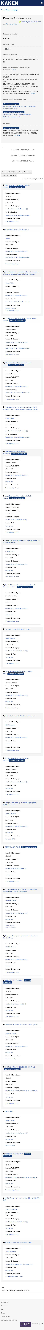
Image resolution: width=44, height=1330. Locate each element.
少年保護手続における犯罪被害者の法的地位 (20, 1067)
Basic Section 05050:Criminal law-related (17, 215)
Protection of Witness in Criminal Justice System (21, 1025)
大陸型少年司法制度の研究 (14, 1154)
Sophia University (10, 928)
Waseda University (10, 308)
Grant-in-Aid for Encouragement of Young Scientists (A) (21, 1090)
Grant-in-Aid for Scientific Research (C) (16, 251)
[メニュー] (41, 2)
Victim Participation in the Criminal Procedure (20, 716)
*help (39, 21)
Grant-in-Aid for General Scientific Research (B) (19, 1264)
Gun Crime (8, 1111)
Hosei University (10, 1145)
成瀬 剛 (7, 238)
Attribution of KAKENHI (9, 1320)
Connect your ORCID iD (29, 21)
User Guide (5, 1306)
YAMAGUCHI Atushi (11, 1209)
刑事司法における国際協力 (14, 980)
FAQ (2, 1309)
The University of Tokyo (12, 221)
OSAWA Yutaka (9, 551)
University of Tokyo (10, 839)
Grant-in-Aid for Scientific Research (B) (16, 209)
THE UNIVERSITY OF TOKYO (14, 1277)
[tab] (23, 149)
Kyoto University (10, 925)
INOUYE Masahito (10, 814)
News (3, 1313)
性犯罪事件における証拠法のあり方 (17, 229)
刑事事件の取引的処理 (12, 847)
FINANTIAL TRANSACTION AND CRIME (18, 1242)
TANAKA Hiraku (10, 1120)
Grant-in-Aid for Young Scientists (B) (15, 868)
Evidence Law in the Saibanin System (17, 629)
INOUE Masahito (10, 638)
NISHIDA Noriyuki (10, 1251)
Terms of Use (5, 1316)
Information (5, 1302)
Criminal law (7, 106)
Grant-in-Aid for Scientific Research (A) (16, 1222)
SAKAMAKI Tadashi (11, 900)
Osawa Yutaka (9, 283)
